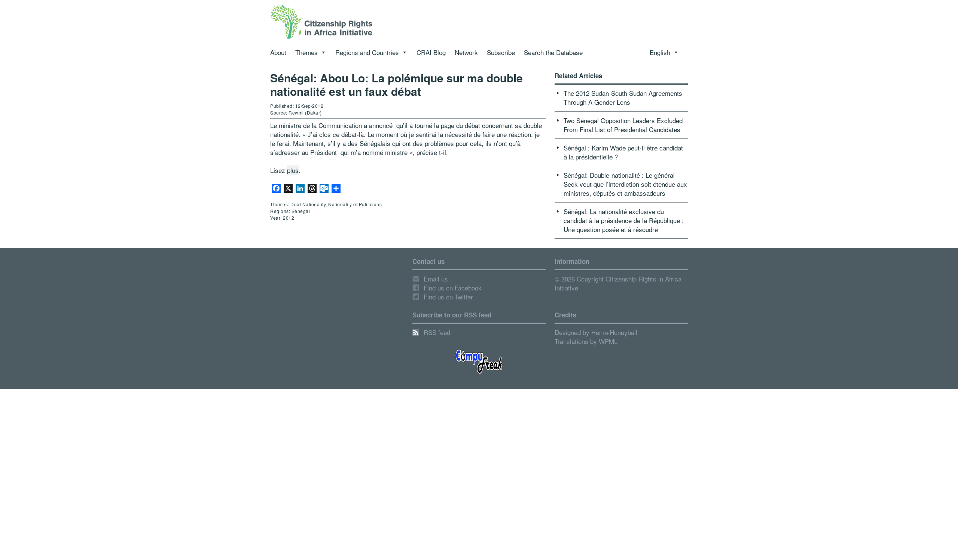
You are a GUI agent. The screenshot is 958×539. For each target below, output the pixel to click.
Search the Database (553, 52)
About (278, 52)
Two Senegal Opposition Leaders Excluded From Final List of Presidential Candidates (623, 125)
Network (466, 52)
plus (293, 170)
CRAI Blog (431, 52)
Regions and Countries (367, 52)
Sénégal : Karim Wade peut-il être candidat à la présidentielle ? (623, 152)
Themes (306, 52)
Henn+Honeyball (614, 332)
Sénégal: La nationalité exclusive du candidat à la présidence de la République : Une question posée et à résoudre (624, 220)
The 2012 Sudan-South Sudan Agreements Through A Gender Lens (623, 97)
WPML (608, 341)
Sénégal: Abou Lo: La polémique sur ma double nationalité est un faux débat (396, 84)
